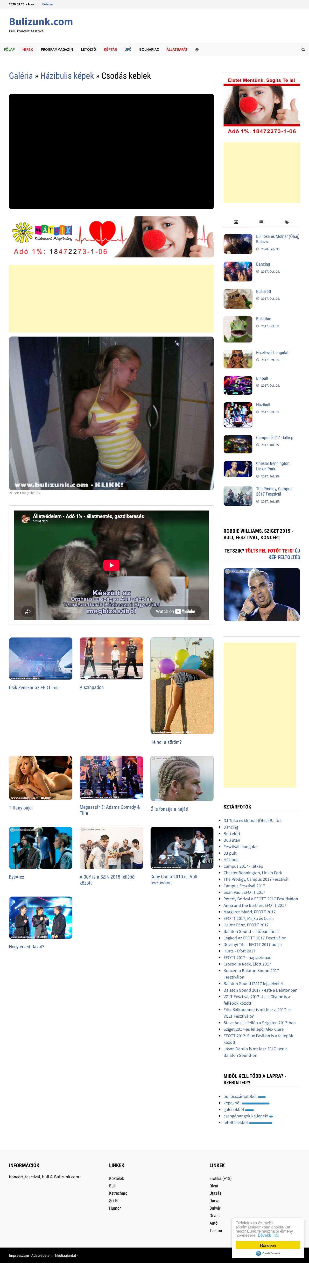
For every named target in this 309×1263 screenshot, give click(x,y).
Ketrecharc (118, 1193)
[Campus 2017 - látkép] (238, 438)
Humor (115, 1208)
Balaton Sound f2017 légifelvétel (253, 983)
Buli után (263, 318)
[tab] (236, 222)
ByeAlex (16, 877)
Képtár (110, 49)
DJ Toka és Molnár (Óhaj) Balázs (253, 820)
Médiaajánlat (65, 1255)
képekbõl (233, 1103)
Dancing (263, 264)
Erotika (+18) (221, 1178)
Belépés (48, 4)
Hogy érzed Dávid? (26, 947)
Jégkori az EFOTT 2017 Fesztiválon (255, 938)
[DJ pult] (238, 379)
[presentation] (236, 222)
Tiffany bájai (21, 808)
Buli (112, 1185)
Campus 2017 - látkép (274, 437)
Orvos (214, 1215)
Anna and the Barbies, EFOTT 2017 (255, 905)
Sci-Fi (113, 1200)
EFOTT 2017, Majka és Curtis (249, 918)
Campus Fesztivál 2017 (244, 885)
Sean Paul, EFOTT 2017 (244, 892)
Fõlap (9, 49)
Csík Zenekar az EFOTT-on (34, 687)
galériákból (234, 1109)
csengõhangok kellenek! (246, 1116)
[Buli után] (238, 319)
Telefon (216, 1230)
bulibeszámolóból (241, 1096)
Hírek (27, 49)
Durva (214, 1200)
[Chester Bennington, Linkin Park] (238, 464)
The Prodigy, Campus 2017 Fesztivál (274, 491)
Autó (214, 1223)
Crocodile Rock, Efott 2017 (247, 964)
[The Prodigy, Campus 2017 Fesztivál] (238, 489)
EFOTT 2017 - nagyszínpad (248, 957)
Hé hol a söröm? (166, 742)
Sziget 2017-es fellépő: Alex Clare (254, 1029)
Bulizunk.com (41, 21)
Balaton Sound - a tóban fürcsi (251, 931)
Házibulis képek (67, 76)
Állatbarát (177, 49)
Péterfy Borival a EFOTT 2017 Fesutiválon (261, 898)
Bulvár (215, 1208)
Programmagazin (57, 49)
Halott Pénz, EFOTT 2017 (246, 925)
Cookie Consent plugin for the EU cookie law (268, 1253)
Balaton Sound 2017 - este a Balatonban (260, 990)
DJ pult (262, 378)
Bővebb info (268, 1235)
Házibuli (263, 404)
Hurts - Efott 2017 (239, 951)
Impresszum (19, 1255)
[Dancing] (238, 265)
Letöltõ (88, 49)
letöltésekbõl (236, 1122)
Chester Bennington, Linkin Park (273, 466)
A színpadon (92, 687)
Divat (214, 1185)
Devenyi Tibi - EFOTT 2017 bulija (253, 944)
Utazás (215, 1193)
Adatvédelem (42, 1255)
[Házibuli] (238, 405)
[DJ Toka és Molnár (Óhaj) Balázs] (238, 237)
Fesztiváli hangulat (272, 352)
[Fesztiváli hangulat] (238, 353)
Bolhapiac (149, 49)
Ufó (128, 49)
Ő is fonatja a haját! (169, 809)
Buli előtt (263, 291)
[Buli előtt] (238, 292)
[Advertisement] (111, 299)
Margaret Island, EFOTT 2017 (250, 912)
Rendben (268, 1245)
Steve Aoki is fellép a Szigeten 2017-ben (260, 1022)
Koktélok (116, 1178)
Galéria (21, 76)
